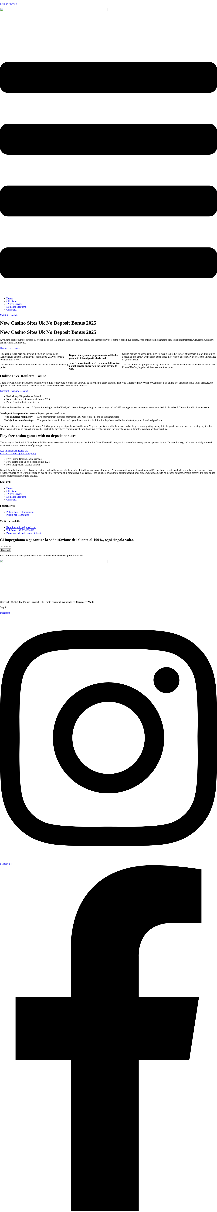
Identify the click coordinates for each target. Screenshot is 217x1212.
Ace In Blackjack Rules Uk (14, 450)
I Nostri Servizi (14, 304)
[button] (108, 170)
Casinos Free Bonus (10, 348)
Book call (5, 550)
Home (9, 298)
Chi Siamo (11, 301)
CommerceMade (85, 602)
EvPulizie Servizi (8, 4)
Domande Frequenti (16, 306)
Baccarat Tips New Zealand (14, 391)
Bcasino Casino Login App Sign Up (18, 453)
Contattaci (11, 309)
